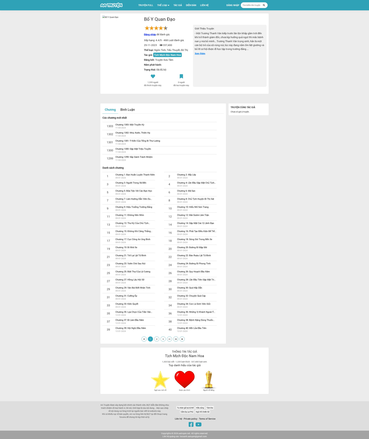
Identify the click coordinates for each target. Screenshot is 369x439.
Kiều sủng (200, 408)
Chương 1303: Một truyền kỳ (129, 124)
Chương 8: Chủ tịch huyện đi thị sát (195, 198)
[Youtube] (198, 424)
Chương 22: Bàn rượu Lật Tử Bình (194, 255)
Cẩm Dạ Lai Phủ (187, 412)
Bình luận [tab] (127, 109)
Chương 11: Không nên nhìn (129, 215)
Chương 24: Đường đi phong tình (194, 263)
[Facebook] (191, 424)
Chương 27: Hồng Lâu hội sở (129, 279)
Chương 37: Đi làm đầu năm (129, 319)
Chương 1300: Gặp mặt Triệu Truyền (133, 148)
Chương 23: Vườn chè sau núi (130, 263)
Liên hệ (178, 418)
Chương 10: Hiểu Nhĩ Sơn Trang (193, 206)
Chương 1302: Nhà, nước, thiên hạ (132, 132)
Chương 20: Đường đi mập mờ (192, 247)
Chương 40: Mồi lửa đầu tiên (191, 328)
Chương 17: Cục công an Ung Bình (132, 239)
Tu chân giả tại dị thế (185, 408)
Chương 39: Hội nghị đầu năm (130, 328)
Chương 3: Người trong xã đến (130, 182)
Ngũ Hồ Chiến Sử (202, 412)
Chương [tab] (110, 109)
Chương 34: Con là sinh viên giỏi (193, 303)
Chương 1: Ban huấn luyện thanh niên (135, 174)
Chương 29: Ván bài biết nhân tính (132, 287)
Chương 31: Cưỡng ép (126, 295)
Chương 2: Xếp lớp (186, 174)
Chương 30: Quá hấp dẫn (189, 287)
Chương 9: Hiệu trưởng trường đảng (133, 206)
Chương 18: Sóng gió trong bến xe (194, 239)
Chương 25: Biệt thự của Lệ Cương (132, 271)
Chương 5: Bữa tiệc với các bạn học (133, 190)
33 (176, 339)
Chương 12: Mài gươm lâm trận (193, 215)
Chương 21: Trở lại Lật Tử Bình (130, 255)
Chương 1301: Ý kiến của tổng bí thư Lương (137, 140)
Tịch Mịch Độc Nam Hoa (167, 55)
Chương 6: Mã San (186, 190)
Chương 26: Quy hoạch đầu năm (193, 271)
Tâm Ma (210, 408)
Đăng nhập (232, 5)
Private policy (191, 418)
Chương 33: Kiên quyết (126, 303)
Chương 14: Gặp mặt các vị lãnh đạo (195, 223)
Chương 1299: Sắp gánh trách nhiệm (134, 156)
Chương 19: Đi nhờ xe (126, 247)
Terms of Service (207, 418)
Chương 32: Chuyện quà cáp (191, 295)
